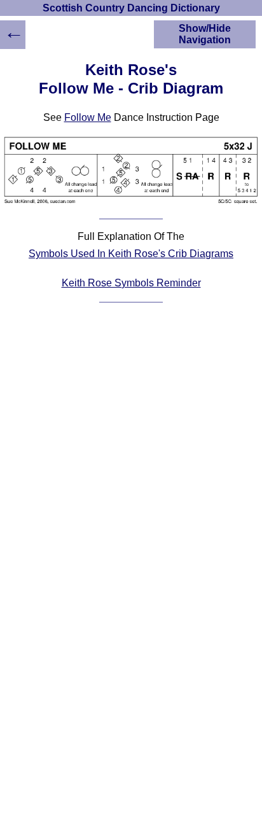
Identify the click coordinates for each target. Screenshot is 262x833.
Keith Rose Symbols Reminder (131, 282)
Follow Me (87, 117)
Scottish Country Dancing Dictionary (131, 8)
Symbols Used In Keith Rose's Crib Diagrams (131, 253)
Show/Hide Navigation (205, 34)
